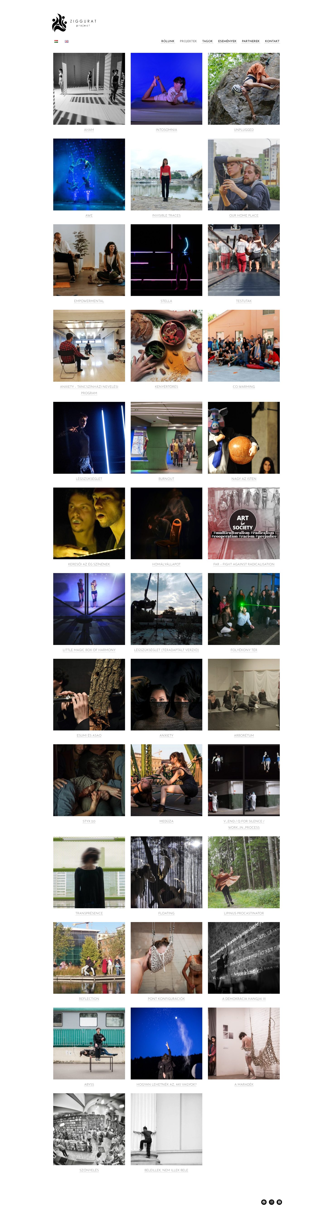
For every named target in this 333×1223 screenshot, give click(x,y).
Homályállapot (166, 564)
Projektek (188, 41)
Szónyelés (89, 1170)
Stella (166, 301)
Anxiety (166, 735)
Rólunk (167, 41)
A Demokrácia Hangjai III (244, 999)
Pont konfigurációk (166, 999)
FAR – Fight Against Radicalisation (244, 564)
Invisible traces (166, 215)
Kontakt (272, 41)
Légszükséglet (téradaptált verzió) (166, 650)
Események (227, 41)
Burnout (166, 479)
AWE (89, 215)
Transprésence (89, 913)
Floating (166, 913)
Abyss (89, 1084)
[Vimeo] (279, 1202)
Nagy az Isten (244, 479)
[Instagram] (271, 1202)
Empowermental (89, 301)
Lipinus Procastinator (244, 913)
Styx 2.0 (89, 821)
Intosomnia (166, 130)
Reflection (89, 999)
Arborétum (244, 735)
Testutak (244, 301)
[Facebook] (264, 1202)
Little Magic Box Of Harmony (89, 650)
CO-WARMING (244, 387)
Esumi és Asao (89, 735)
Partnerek (251, 41)
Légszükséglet (89, 479)
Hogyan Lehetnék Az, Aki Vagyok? (166, 1084)
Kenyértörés (166, 387)
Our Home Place (243, 215)
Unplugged (244, 130)
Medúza (166, 821)
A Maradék (243, 1084)
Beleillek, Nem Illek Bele (166, 1170)
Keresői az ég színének (89, 564)
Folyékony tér (244, 650)
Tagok (207, 41)
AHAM (89, 130)
